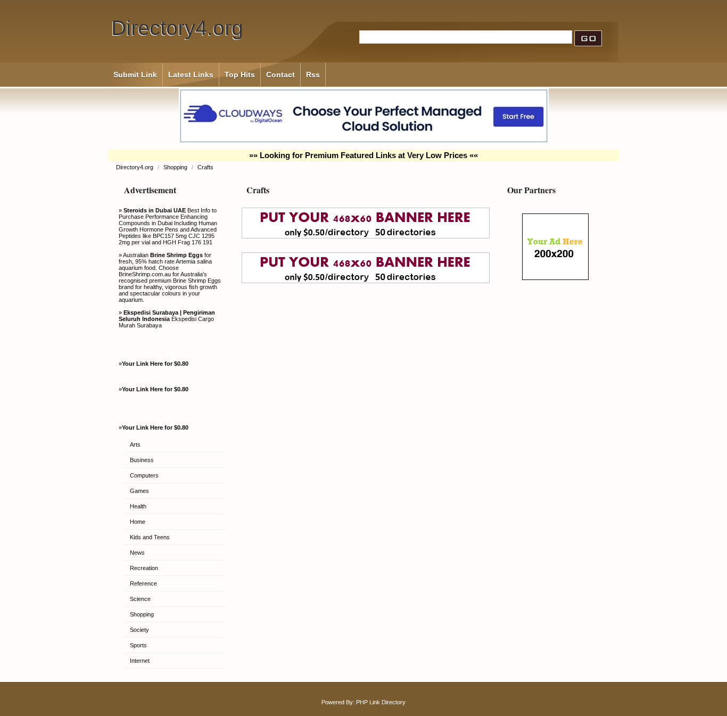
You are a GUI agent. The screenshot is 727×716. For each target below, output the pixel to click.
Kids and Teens (150, 537)
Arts (135, 444)
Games (139, 491)
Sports (138, 645)
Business (142, 460)
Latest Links (190, 74)
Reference (143, 583)
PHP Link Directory (381, 702)
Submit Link (135, 74)
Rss (313, 74)
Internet (140, 660)
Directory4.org (177, 28)
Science (140, 599)
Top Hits (240, 74)
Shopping (176, 167)
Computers (144, 475)
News (137, 552)
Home (137, 522)
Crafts (205, 167)
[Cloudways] (364, 141)
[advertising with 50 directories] (555, 278)
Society (139, 630)
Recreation (144, 568)
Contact (280, 74)
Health (138, 506)
